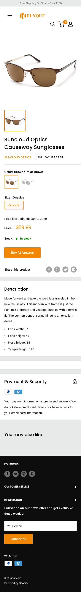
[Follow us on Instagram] (24, 474)
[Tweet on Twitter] (65, 269)
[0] (61, 24)
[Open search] (52, 24)
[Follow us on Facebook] (7, 474)
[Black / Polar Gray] (27, 182)
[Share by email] (74, 269)
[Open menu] (10, 15)
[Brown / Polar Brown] (11, 182)
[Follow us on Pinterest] (32, 474)
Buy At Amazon (22, 252)
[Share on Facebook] (49, 269)
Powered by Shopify (16, 583)
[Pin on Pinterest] (57, 269)
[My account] (70, 24)
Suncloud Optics (17, 157)
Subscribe (18, 539)
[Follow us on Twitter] (16, 474)
